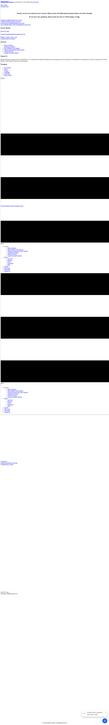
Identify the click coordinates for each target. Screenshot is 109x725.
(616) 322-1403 (34, 2)
